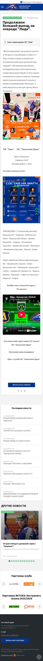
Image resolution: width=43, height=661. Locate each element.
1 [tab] (9, 561)
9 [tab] (27, 561)
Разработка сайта (7, 655)
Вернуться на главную (21, 385)
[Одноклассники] (21, 390)
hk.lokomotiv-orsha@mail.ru (10, 635)
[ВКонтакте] (18, 390)
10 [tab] (29, 561)
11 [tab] (31, 561)
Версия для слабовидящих (32, 2)
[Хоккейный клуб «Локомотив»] (12, 7)
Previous (3, 584)
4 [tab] (16, 561)
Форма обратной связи (15, 640)
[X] (24, 390)
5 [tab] (18, 561)
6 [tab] (20, 561)
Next (39, 584)
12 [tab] (33, 561)
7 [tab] (22, 561)
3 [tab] (14, 561)
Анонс (19, 17)
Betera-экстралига (9, 17)
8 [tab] (25, 561)
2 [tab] (11, 561)
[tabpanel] (21, 536)
